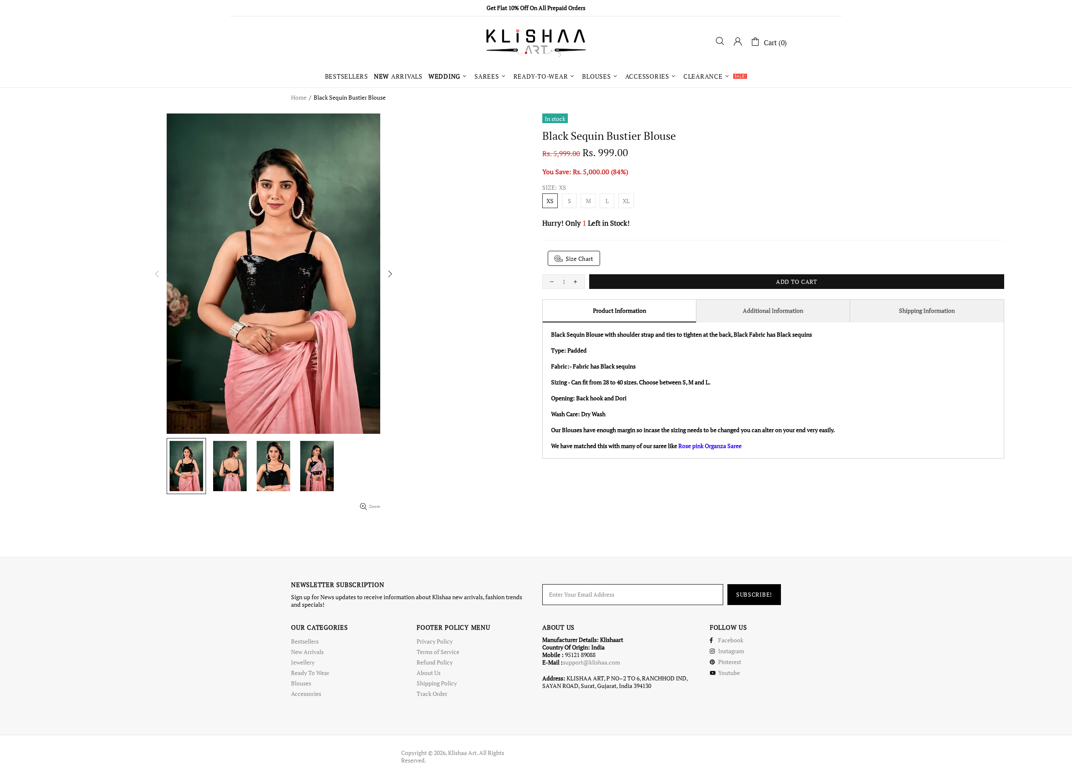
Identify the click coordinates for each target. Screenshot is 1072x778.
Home (299, 97)
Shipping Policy (437, 683)
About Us (429, 673)
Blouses (301, 683)
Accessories (306, 694)
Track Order (432, 694)
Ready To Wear (310, 673)
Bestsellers (305, 641)
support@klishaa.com (591, 662)
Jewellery (302, 662)
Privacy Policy (435, 641)
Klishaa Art (536, 42)
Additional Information (773, 310)
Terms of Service (438, 652)
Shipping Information (927, 310)
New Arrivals (307, 652)
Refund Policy (435, 662)
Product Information (619, 310)
